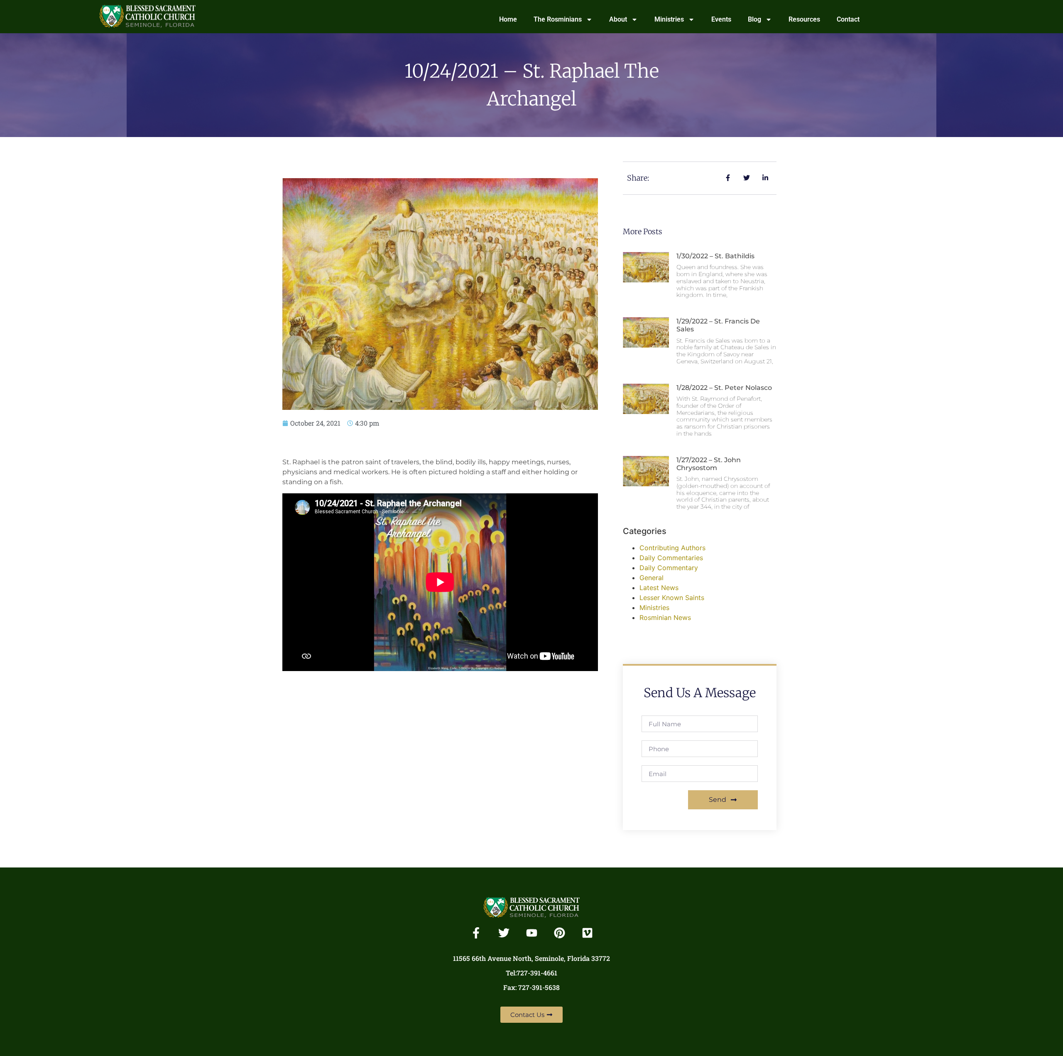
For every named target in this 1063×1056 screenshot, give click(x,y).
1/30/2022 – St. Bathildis (715, 256)
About (618, 19)
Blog (754, 19)
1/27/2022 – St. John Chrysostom (708, 464)
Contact (848, 19)
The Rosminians (558, 19)
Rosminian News (665, 617)
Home (508, 19)
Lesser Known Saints (671, 597)
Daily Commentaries (671, 558)
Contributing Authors (672, 548)
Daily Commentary (668, 568)
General (651, 577)
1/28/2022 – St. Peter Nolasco (724, 388)
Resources (804, 19)
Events (721, 19)
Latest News (658, 587)
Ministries (669, 19)
